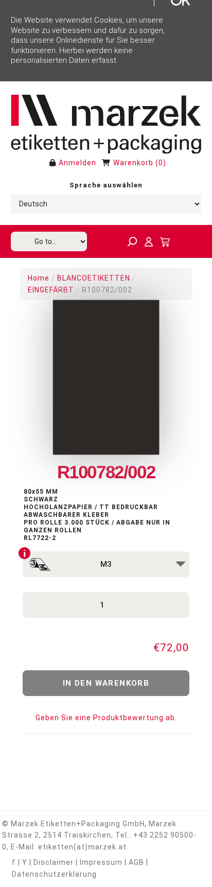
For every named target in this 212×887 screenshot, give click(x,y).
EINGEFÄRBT (51, 290)
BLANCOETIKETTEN (93, 278)
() (160, 163)
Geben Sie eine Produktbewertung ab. (106, 718)
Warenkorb (133, 163)
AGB (136, 862)
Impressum (101, 862)
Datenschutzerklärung (54, 874)
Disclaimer (53, 862)
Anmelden (77, 163)
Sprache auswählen (106, 185)
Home (38, 278)
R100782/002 (107, 290)
